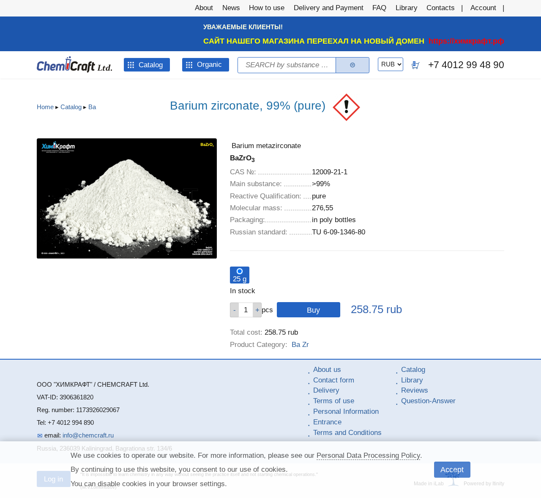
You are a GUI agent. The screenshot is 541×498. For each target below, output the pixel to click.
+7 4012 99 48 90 (466, 65)
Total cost (246, 332)
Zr (305, 345)
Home (45, 106)
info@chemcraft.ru (88, 435)
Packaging (247, 220)
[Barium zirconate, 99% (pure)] (127, 256)
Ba (92, 106)
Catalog (71, 106)
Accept (452, 469)
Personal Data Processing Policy (368, 455)
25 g (239, 279)
